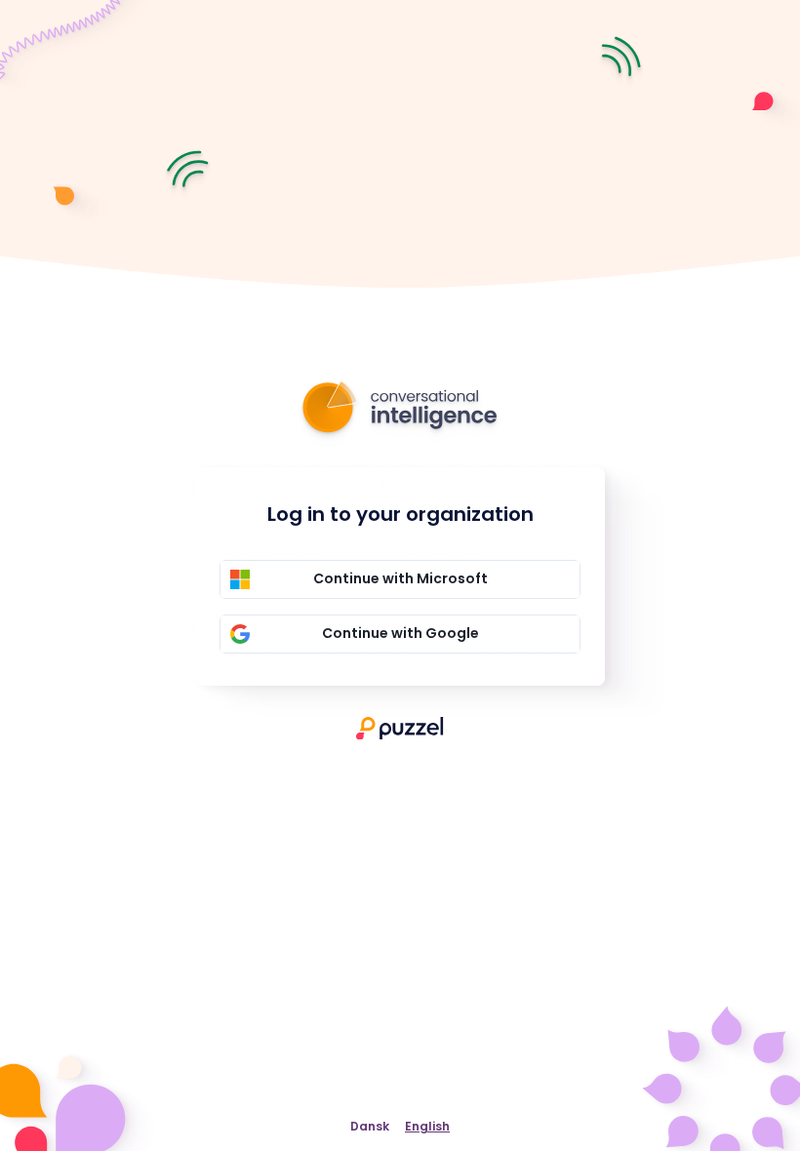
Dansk (369, 1126)
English (427, 1126)
